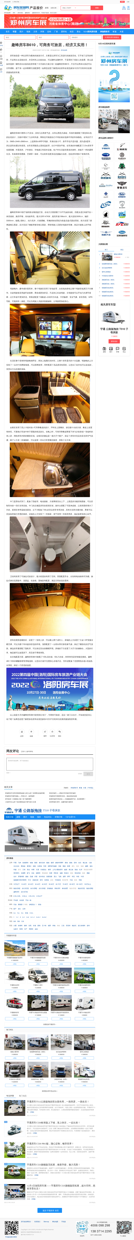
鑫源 (65, 869)
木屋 (121, 32)
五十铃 (44, 925)
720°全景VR (70, 817)
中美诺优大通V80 (14, 1079)
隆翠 (52, 862)
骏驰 (70, 862)
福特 (25, 925)
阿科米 (56, 873)
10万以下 (17, 884)
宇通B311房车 (38, 985)
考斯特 (31, 929)
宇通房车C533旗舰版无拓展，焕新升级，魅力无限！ (53, 1164)
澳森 (88, 873)
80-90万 (72, 884)
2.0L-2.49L (17, 896)
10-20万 (23, 884)
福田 (49, 925)
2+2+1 (38, 917)
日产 (25, 929)
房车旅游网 (7, 2)
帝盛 (15, 869)
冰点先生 (16, 866)
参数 (18, 817)
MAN (21, 929)
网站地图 (55, 1221)
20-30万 (30, 884)
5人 (18, 913)
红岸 (80, 869)
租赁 (72, 32)
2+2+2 (44, 917)
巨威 (31, 876)
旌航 (34, 866)
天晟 (37, 869)
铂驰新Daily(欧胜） (84, 1079)
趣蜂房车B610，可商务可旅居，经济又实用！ (45, 13)
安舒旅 (46, 880)
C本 (22, 921)
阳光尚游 (78, 873)
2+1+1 (33, 917)
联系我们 (37, 1221)
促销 (49, 32)
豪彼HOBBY (59, 862)
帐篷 (115, 32)
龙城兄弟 (35, 880)
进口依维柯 (81, 925)
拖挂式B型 (89, 888)
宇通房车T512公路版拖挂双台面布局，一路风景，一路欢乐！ (58, 1101)
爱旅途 (23, 866)
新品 (128, 9)
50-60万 (51, 884)
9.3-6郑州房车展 (90, 32)
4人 (15, 913)
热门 (106, 249)
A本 (15, 921)
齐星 (35, 876)
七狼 (90, 862)
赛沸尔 (29, 866)
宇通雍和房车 (14, 1012)
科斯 (33, 869)
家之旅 (71, 869)
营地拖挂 (50, 888)
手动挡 (16, 900)
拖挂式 (74, 925)
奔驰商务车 (105, 32)
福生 (91, 866)
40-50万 (44, 884)
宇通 (15, 862)
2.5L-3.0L (32, 896)
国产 (15, 909)
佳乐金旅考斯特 (61, 1052)
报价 (39, 817)
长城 (34, 925)
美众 (28, 869)
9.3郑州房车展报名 (112, 37)
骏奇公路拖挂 (84, 1052)
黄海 (38, 925)
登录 (122, 2)
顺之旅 (85, 862)
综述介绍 (9, 817)
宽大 (55, 876)
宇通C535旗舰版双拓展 (38, 958)
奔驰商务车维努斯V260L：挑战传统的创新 (63, 796)
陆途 (76, 869)
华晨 (80, 880)
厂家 (56, 32)
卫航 (59, 866)
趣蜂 (86, 866)
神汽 (41, 880)
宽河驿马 (16, 873)
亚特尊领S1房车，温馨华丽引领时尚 (61, 802)
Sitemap (46, 1221)
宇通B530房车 (14, 985)
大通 (15, 925)
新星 (68, 866)
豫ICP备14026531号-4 (27, 1234)
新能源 (20, 904)
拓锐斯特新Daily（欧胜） (38, 1052)
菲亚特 (68, 925)
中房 (82, 876)
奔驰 (53, 925)
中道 (71, 880)
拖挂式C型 (81, 888)
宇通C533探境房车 (84, 958)
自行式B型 (33, 888)
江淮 (62, 925)
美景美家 (49, 876)
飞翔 (59, 876)
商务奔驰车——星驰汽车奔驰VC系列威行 (62, 793)
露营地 (64, 32)
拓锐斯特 (25, 862)
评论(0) (93, 1115)
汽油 (15, 904)
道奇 (88, 925)
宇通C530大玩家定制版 (61, 958)
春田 (49, 869)
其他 (26, 913)
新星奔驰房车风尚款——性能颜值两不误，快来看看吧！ (67, 799)
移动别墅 (65, 888)
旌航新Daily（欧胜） (38, 1079)
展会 (79, 32)
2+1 (23, 917)
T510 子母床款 (51, 810)
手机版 (63, 1221)
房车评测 (20, 13)
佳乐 (79, 862)
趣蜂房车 (27, 13)
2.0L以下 (39, 896)
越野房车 (16, 892)
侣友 (32, 873)
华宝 (73, 876)
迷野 (64, 876)
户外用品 (90, 788)
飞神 (19, 862)
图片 (21, 32)
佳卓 (15, 876)
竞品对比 (48, 817)
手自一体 (28, 900)
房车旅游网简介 (26, 1221)
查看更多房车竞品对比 (50, 1091)
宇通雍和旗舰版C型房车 (15, 958)
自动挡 (21, 900)
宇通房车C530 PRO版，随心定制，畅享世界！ (50, 1143)
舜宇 (68, 876)
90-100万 (79, 884)
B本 (18, 921)
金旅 (36, 929)
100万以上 (87, 884)
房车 (14, 13)
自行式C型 (25, 888)
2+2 (27, 917)
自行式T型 (24, 892)
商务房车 (57, 888)
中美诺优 (58, 880)
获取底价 (114, 341)
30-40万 (37, 884)
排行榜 (124, 9)
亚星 (50, 873)
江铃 (24, 869)
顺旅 (64, 866)
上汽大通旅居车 (57, 869)
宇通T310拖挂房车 (84, 1012)
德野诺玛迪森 (52, 866)
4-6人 (31, 913)
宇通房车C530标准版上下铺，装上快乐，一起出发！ (53, 1122)
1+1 (17, 917)
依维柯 (20, 925)
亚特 (75, 862)
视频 (28, 32)
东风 (29, 925)
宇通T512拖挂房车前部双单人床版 (62, 1012)
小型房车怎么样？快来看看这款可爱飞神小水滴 (20, 802)
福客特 (38, 873)
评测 (42, 32)
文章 (35, 32)
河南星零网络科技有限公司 (33, 1232)
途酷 (61, 873)
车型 (14, 32)
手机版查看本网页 (11, 1237)
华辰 (77, 876)
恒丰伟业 (42, 876)
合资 (24, 909)
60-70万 (58, 884)
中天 (29, 880)
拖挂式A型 (17, 888)
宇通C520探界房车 (84, 985)
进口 (19, 909)
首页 (8, 32)
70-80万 (65, 884)
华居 (44, 866)
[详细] (32, 1112)
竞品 (124, 352)
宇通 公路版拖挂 (28, 810)
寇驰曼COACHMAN (20, 880)
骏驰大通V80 (14, 1052)
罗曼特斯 (21, 876)
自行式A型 (42, 888)
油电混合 (32, 904)
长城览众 (43, 869)
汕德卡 (16, 929)
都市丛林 (42, 862)
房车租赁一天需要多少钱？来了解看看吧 (18, 799)
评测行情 (58, 817)
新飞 (28, 873)
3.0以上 (24, 896)
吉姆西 (23, 873)
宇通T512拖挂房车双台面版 (38, 1012)
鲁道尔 (66, 873)
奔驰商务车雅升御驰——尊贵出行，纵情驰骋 (19, 796)
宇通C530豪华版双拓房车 (61, 985)
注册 (128, 2)
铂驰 (31, 862)
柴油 (39, 904)
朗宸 (35, 862)
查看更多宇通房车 (49, 1024)
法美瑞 (39, 866)
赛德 (66, 862)
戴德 (47, 862)
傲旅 (26, 876)
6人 (22, 913)
